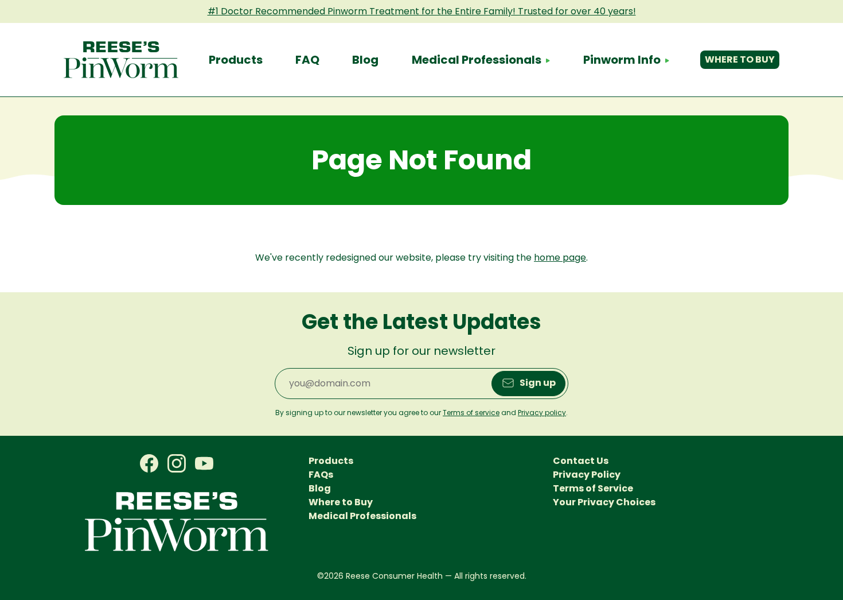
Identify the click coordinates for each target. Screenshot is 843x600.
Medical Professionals (476, 60)
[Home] (121, 59)
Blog (365, 60)
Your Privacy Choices (604, 502)
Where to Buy (740, 59)
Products (236, 60)
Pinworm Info (622, 60)
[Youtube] (204, 464)
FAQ (307, 60)
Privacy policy (542, 412)
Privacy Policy (586, 474)
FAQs (321, 474)
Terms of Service (593, 488)
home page (560, 257)
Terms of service (471, 412)
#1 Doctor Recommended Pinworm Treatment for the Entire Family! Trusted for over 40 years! (422, 11)
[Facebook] (149, 464)
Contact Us (580, 460)
